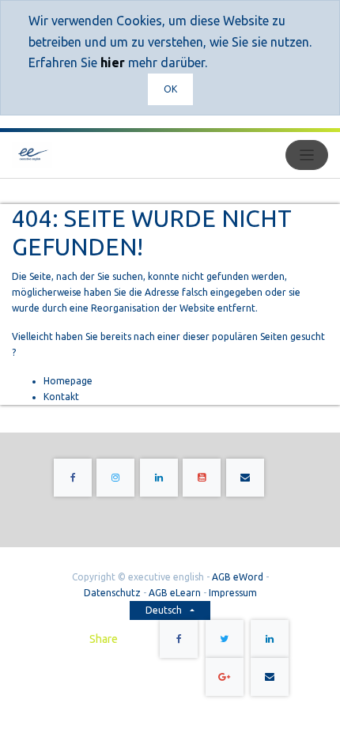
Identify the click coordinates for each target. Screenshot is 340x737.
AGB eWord (237, 577)
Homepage (68, 381)
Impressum (233, 593)
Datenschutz (112, 593)
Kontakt (61, 396)
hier (112, 62)
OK (170, 89)
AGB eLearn (175, 593)
